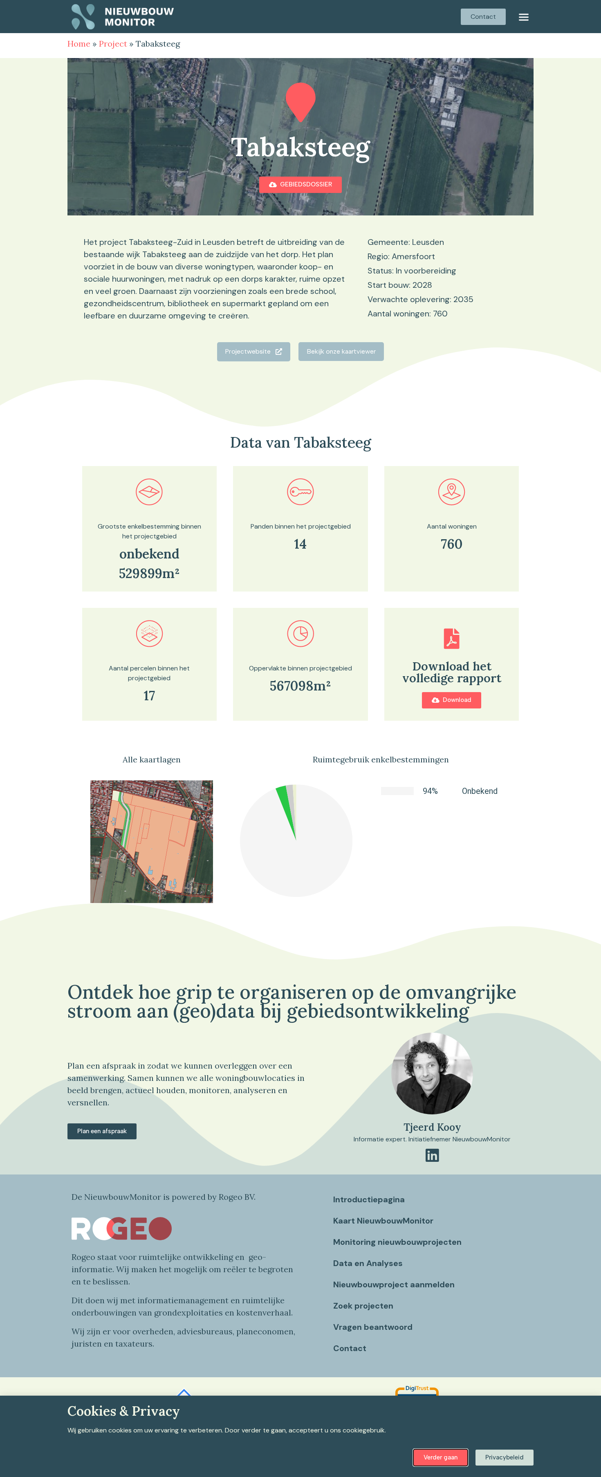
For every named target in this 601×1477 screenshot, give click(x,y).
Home (78, 43)
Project (113, 43)
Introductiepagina (369, 1199)
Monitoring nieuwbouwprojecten (397, 1242)
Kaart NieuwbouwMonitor (383, 1220)
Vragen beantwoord (373, 1327)
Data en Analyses (368, 1263)
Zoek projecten (363, 1305)
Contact (349, 1348)
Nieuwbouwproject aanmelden (394, 1284)
